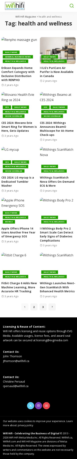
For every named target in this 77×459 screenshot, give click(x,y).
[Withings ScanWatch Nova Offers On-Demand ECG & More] (58, 160)
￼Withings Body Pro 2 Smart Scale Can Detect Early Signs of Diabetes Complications (56, 234)
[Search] (71, 6)
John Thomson (12, 356)
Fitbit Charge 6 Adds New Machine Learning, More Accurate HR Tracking (19, 287)
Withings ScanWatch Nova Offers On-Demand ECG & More (57, 181)
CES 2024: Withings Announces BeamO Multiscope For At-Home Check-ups (57, 129)
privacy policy (25, 425)
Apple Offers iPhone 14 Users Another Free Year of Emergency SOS (18, 232)
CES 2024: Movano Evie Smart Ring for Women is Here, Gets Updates (19, 127)
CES (7, 107)
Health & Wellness (15, 61)
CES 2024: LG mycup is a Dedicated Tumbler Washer (17, 181)
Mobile (9, 221)
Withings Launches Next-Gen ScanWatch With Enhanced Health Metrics (57, 287)
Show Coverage (13, 116)
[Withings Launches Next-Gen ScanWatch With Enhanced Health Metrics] (58, 266)
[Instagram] (38, 405)
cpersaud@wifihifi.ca (15, 386)
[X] (30, 405)
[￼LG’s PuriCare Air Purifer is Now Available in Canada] (58, 50)
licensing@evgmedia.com (52, 340)
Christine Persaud (14, 381)
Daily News (11, 52)
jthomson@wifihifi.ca (16, 361)
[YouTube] (46, 405)
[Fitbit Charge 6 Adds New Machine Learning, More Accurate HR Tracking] (19, 266)
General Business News (18, 56)
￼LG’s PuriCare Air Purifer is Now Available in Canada (56, 72)
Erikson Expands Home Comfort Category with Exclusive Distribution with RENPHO (18, 74)
